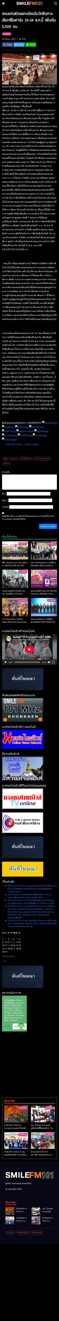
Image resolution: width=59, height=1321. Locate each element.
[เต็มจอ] (53, 662)
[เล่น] (5, 662)
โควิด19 (6, 463)
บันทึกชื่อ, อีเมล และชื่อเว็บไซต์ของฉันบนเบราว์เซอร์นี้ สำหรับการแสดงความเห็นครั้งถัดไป (28, 517)
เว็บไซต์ (5, 507)
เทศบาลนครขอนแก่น (42, 459)
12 (11, 942)
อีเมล (5, 500)
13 (14, 942)
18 (9, 945)
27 (14, 948)
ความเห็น (6, 472)
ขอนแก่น (14, 459)
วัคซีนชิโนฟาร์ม (26, 459)
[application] (29, 649)
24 (6, 948)
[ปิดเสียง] (49, 662)
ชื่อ (4, 494)
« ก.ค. (4, 961)
